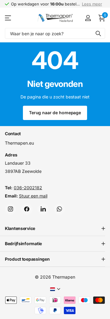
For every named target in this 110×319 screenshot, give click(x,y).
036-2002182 (28, 187)
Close (55, 228)
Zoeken (98, 33)
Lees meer (92, 4)
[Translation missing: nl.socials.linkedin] (43, 208)
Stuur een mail (33, 195)
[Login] (88, 18)
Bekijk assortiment (8, 18)
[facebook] (26, 208)
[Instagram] (10, 208)
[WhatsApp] (59, 208)
